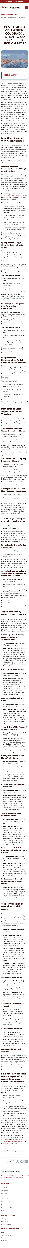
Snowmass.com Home (7, 14)
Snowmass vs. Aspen (7, 605)
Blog (16, 14)
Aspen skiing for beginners (15, 196)
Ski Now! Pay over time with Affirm (14, 1)
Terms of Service (19, 1245)
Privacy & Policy (9, 1245)
